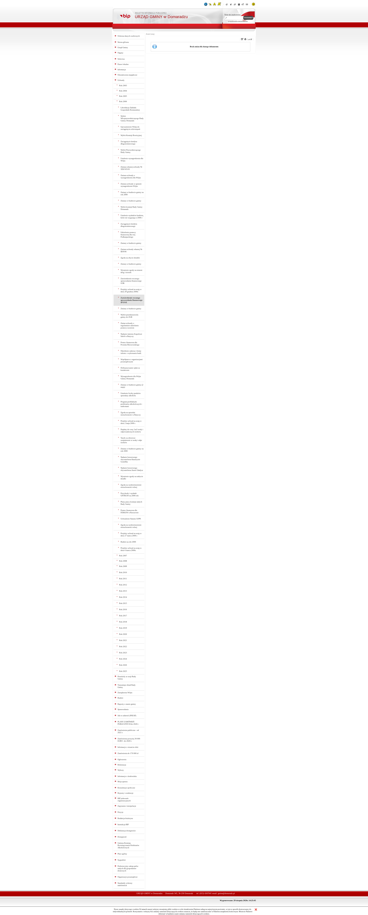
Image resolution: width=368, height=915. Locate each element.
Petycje (120, 812)
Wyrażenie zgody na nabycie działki (132, 477)
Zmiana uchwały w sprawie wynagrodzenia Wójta (131, 185)
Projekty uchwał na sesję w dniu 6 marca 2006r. (131, 549)
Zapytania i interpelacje (127, 806)
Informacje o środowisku (127, 776)
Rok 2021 (123, 640)
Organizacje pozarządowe (128, 877)
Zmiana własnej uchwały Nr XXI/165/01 (131, 168)
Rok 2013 (123, 591)
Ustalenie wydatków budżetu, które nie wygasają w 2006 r (132, 216)
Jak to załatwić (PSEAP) (127, 715)
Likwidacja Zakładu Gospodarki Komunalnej (130, 109)
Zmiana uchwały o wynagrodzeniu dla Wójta (131, 176)
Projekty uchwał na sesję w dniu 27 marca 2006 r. (131, 534)
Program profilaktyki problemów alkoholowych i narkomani (131, 404)
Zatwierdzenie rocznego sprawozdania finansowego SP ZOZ (131, 300)
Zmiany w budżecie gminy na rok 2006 (132, 193)
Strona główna (123, 42)
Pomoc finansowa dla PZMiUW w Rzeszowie (130, 511)
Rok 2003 (123, 85)
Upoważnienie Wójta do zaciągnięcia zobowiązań (130, 128)
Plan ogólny (122, 854)
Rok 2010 (123, 572)
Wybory (121, 770)
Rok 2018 (123, 622)
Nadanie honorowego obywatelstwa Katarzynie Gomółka (130, 459)
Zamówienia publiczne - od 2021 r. (128, 731)
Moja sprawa (123, 781)
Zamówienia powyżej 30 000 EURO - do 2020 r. (129, 740)
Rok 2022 (123, 646)
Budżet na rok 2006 (128, 542)
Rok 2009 (123, 566)
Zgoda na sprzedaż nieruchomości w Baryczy (131, 413)
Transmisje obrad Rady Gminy (127, 686)
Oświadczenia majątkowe (127, 75)
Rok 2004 (123, 91)
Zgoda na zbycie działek (130, 258)
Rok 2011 (123, 579)
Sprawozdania (123, 709)
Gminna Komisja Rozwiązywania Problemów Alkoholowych (128, 845)
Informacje (122, 69)
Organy (120, 53)
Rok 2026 (123, 665)
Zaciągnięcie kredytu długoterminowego (129, 142)
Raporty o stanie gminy (127, 704)
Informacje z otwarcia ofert (128, 747)
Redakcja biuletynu (125, 818)
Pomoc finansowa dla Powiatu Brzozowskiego (130, 343)
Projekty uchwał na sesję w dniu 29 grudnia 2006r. (131, 290)
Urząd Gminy (123, 47)
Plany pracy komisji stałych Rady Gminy (131, 503)
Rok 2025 (123, 671)
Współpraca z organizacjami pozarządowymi (132, 360)
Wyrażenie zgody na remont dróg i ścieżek (131, 271)
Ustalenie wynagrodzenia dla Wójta (132, 159)
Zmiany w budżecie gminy (131, 201)
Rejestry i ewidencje (125, 793)
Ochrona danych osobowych (129, 36)
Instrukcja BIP (123, 824)
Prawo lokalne (123, 64)
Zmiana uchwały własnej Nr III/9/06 (131, 250)
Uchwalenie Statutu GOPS (131, 519)
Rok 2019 (123, 628)
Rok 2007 (123, 556)
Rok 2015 (123, 603)
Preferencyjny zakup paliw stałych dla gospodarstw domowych (128, 868)
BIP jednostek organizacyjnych (124, 799)
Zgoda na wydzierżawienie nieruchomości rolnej (131, 486)
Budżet (120, 698)
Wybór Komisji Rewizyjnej (131, 135)
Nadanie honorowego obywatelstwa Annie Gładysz (132, 469)
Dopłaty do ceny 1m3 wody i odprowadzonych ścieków (132, 430)
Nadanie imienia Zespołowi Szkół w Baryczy (131, 335)
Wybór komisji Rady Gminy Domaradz (131, 208)
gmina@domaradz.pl (226, 893)
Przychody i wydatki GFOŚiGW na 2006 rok (130, 494)
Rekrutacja (122, 765)
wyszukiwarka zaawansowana (238, 21)
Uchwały (121, 80)
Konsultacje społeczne (126, 788)
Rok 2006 (123, 101)
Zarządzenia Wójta (125, 692)
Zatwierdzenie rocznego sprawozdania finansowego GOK (131, 280)
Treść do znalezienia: (232, 15)
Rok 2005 (123, 96)
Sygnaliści (122, 860)
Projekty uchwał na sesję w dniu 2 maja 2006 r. (131, 422)
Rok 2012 (123, 585)
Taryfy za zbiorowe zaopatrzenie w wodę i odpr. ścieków (131, 440)
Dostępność (122, 837)
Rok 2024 (123, 659)
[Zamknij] (255, 910)
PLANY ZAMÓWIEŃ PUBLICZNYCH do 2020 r (128, 723)
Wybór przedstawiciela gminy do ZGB (129, 316)
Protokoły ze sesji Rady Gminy (127, 677)
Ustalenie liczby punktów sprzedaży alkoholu (131, 394)
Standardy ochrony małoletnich (125, 884)
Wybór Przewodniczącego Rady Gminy (131, 151)
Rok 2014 (123, 597)
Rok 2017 (123, 616)
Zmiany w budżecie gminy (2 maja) (132, 386)
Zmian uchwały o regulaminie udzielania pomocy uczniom (130, 325)
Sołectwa (121, 59)
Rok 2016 (123, 609)
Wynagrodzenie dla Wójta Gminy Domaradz (131, 377)
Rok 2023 (123, 653)
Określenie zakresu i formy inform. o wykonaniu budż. (131, 352)
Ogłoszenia (122, 759)
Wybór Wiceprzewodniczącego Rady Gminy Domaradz (132, 118)
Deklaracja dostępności (127, 831)
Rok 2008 (123, 561)
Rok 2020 (123, 634)
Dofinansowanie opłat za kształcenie (130, 369)
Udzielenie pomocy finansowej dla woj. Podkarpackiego (128, 234)
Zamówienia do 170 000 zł (128, 753)
